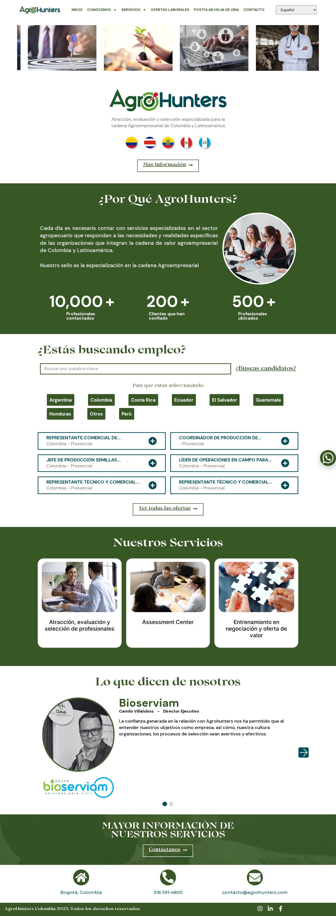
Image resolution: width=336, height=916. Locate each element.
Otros (96, 414)
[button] (165, 804)
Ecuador (183, 400)
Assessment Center (168, 622)
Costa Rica (143, 400)
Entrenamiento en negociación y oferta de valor (256, 629)
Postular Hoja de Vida (216, 9)
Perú (127, 414)
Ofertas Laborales (170, 9)
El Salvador (224, 400)
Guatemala (268, 400)
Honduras (60, 414)
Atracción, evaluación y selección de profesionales (79, 625)
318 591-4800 (168, 892)
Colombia (101, 400)
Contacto (253, 9)
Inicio (77, 9)
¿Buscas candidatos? (266, 369)
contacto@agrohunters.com (255, 892)
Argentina (60, 400)
